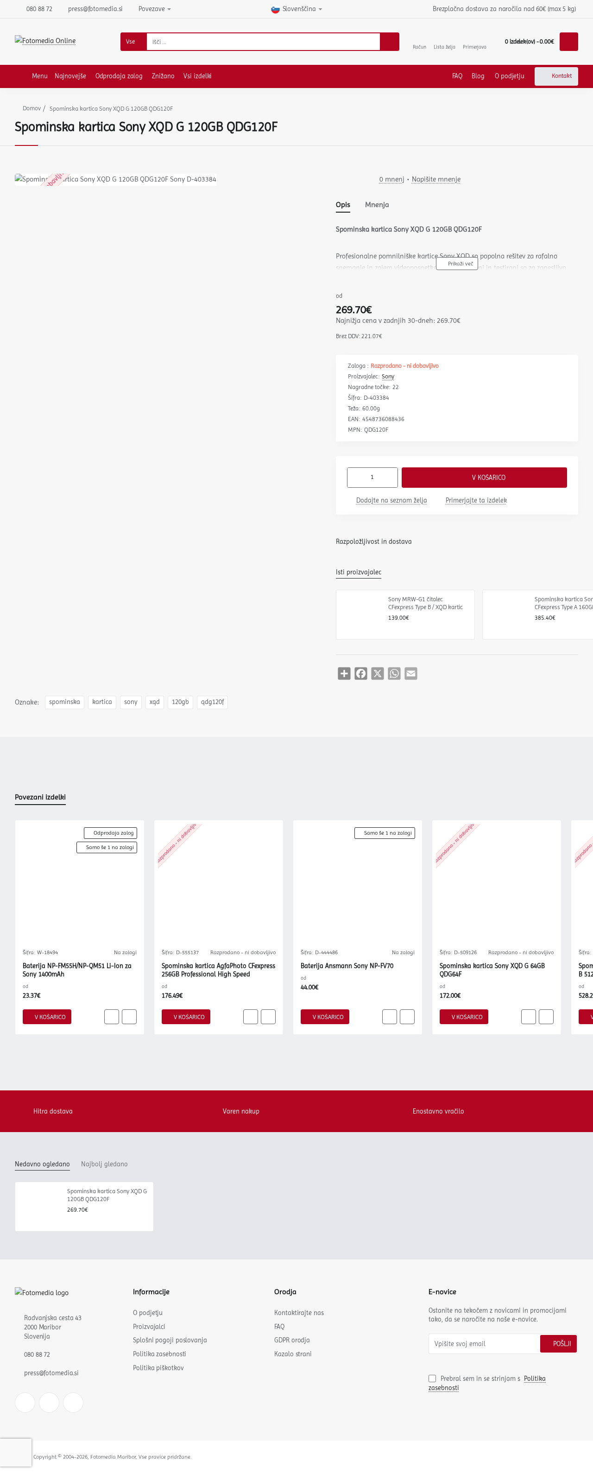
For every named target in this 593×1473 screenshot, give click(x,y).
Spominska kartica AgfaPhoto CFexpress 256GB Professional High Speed (218, 970)
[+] (389, 477)
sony (131, 702)
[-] (355, 477)
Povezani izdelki (40, 797)
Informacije (151, 1291)
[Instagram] (49, 1402)
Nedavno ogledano (42, 1164)
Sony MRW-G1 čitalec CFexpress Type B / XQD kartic (425, 603)
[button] (457, 263)
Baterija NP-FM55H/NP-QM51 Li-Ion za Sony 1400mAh (77, 970)
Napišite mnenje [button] (436, 179)
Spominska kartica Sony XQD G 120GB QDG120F (107, 1195)
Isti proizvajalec (358, 572)
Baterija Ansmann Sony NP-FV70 (347, 965)
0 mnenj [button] (391, 179)
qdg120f (212, 702)
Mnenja (377, 204)
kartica (102, 702)
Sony (388, 376)
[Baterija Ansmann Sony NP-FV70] (357, 884)
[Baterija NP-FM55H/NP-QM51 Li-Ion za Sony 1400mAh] (79, 884)
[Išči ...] (389, 41)
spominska (64, 702)
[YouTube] (73, 1402)
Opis (343, 204)
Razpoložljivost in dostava (374, 541)
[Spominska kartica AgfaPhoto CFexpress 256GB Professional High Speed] (218, 884)
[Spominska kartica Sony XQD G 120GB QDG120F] (40, 1207)
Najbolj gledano (104, 1164)
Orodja (285, 1291)
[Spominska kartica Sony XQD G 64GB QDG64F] (496, 884)
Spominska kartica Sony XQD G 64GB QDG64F (492, 970)
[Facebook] (25, 1402)
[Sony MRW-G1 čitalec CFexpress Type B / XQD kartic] (361, 615)
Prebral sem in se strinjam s (487, 1383)
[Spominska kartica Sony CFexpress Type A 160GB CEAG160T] (507, 615)
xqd (155, 702)
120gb (180, 702)
